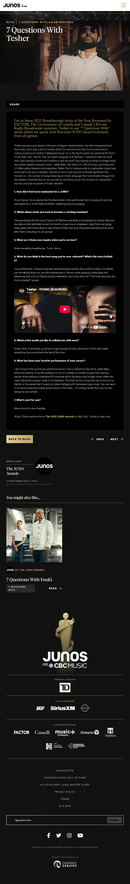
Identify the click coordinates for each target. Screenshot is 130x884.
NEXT (114, 439)
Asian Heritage (61, 22)
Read (53, 588)
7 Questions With (33, 22)
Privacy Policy (65, 791)
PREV (100, 439)
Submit (115, 820)
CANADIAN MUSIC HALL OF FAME (65, 777)
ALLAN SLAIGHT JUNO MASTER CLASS (65, 784)
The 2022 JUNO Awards (60, 416)
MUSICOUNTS (65, 770)
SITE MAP (65, 805)
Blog (10, 22)
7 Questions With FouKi (29, 580)
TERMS (65, 798)
